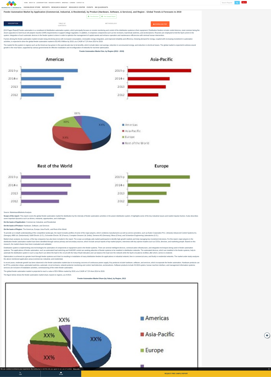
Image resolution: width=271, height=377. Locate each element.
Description (13, 23)
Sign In (244, 2)
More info (76, 369)
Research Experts (55, 2)
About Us (32, 2)
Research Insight (59, 7)
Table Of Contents (62, 24)
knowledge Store (32, 7)
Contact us (80, 2)
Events (90, 7)
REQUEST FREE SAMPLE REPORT (176, 373)
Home (26, 2)
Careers (72, 2)
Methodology (111, 23)
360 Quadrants (101, 7)
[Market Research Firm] (11, 4)
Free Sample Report (109, 16)
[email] (267, 335)
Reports (46, 7)
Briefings (65, 2)
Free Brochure (94, 16)
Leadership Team (41, 2)
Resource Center (77, 7)
